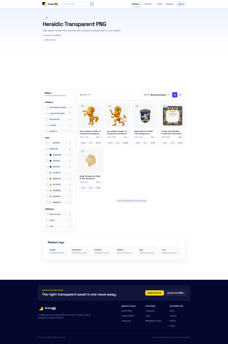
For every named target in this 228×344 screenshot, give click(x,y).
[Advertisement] (114, 67)
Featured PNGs (127, 316)
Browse (135, 4)
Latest (160, 4)
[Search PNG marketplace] (92, 4)
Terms (172, 326)
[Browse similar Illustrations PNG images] (99, 152)
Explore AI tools (155, 293)
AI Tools (148, 4)
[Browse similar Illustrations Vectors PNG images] (99, 107)
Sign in (181, 4)
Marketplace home (153, 321)
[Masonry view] (180, 94)
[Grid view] (174, 94)
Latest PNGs (126, 311)
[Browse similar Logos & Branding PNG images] (154, 107)
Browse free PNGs (175, 293)
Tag (46, 17)
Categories (150, 311)
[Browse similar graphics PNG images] (181, 107)
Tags (148, 316)
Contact (173, 316)
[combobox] (76, 4)
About (172, 311)
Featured (169, 4)
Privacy (173, 321)
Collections (126, 321)
